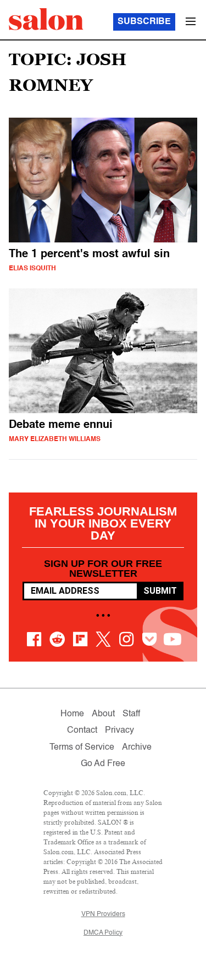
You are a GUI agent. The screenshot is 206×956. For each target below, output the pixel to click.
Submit (160, 591)
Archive (137, 747)
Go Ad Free (103, 764)
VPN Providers (103, 914)
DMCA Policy (103, 933)
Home (72, 714)
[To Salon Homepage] (46, 19)
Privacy (119, 730)
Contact (82, 730)
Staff (131, 714)
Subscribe (144, 22)
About (103, 714)
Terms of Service (81, 747)
